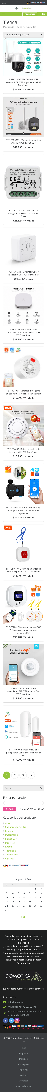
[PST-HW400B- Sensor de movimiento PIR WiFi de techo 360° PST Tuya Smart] (23, 664)
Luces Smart (11, 838)
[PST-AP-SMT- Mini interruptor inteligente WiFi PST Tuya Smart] (23, 248)
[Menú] (3, 14)
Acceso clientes (23, 1086)
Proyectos (23, 1069)
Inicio (23, 1047)
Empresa (23, 1053)
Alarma (8, 823)
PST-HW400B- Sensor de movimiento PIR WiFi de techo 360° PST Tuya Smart (23, 691)
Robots (8, 846)
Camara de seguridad (15, 827)
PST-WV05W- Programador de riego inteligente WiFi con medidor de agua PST (23, 510)
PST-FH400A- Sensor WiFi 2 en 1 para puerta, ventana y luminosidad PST (23, 752)
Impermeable (11, 834)
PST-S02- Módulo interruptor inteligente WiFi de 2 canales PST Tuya (24, 213)
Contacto (23, 1080)
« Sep (22, 916)
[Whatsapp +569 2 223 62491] (5, 1007)
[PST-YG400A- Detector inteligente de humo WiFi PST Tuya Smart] (23, 425)
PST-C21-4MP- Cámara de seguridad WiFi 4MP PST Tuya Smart (23, 141)
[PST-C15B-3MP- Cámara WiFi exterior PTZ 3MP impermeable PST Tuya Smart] (23, 57)
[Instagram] (17, 1020)
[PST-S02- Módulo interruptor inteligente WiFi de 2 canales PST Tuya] (23, 180)
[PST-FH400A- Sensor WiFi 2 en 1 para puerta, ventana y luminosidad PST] (23, 726)
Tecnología (10, 850)
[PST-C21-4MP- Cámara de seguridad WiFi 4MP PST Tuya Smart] (23, 117)
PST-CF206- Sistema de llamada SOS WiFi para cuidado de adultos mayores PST (23, 630)
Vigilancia (9, 858)
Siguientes (31, 775)
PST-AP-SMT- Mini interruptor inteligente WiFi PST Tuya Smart (23, 273)
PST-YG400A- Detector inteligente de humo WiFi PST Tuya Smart (23, 450)
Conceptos (23, 1064)
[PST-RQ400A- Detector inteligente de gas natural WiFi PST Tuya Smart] (23, 367)
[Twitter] (11, 1020)
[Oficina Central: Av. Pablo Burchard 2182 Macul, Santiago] (5, 1013)
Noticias (24, 1075)
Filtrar (9, 809)
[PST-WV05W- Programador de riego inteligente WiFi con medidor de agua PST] (23, 483)
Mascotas (10, 842)
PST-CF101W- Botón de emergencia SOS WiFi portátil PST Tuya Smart (23, 570)
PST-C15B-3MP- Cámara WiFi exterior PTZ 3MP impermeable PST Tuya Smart (23, 82)
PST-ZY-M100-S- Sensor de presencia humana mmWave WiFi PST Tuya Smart (23, 332)
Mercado (23, 1058)
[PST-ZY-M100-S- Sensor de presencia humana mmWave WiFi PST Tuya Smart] (23, 306)
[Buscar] (41, 788)
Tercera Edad (11, 854)
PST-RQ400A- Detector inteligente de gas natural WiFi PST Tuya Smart (23, 392)
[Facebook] (5, 1020)
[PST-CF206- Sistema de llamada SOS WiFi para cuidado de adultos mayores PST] (23, 603)
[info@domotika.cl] (5, 1002)
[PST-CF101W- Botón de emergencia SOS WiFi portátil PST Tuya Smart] (23, 545)
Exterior (9, 831)
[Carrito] (43, 14)
